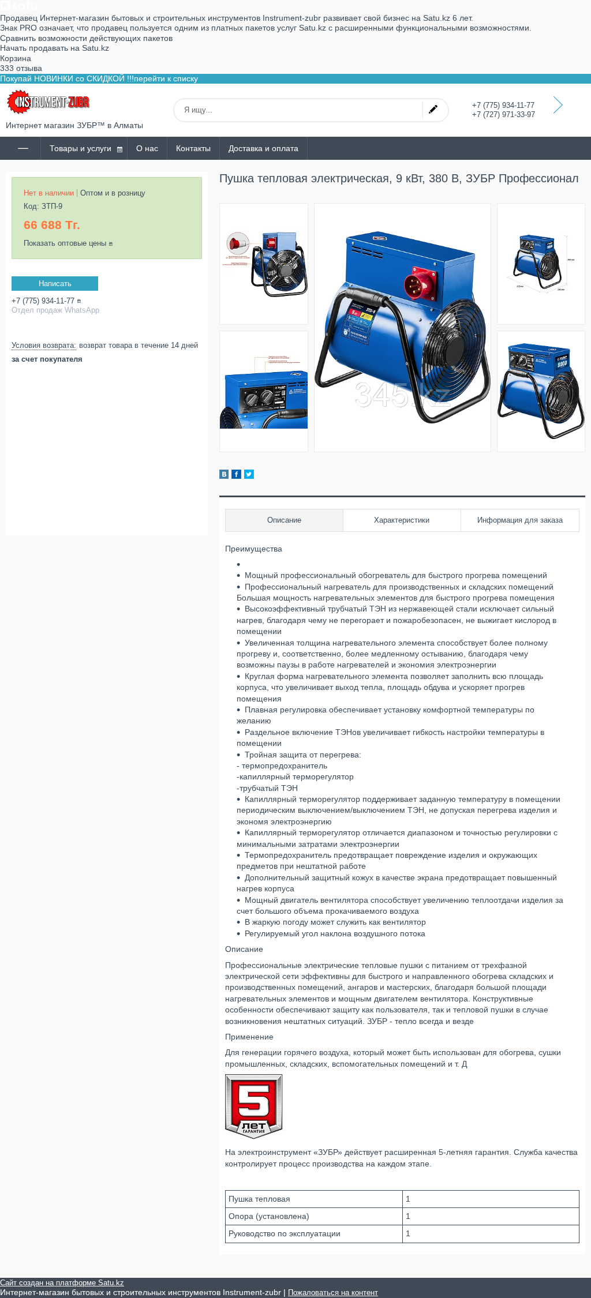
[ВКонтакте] (224, 476)
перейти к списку (166, 78)
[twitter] (249, 476)
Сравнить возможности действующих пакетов (86, 38)
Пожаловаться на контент (333, 1292)
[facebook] (236, 476)
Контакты (193, 148)
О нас (147, 148)
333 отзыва (21, 68)
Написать (55, 283)
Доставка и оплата (263, 148)
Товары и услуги (80, 148)
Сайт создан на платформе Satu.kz (62, 1282)
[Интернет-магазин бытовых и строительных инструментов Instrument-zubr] (49, 102)
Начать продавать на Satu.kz (54, 47)
